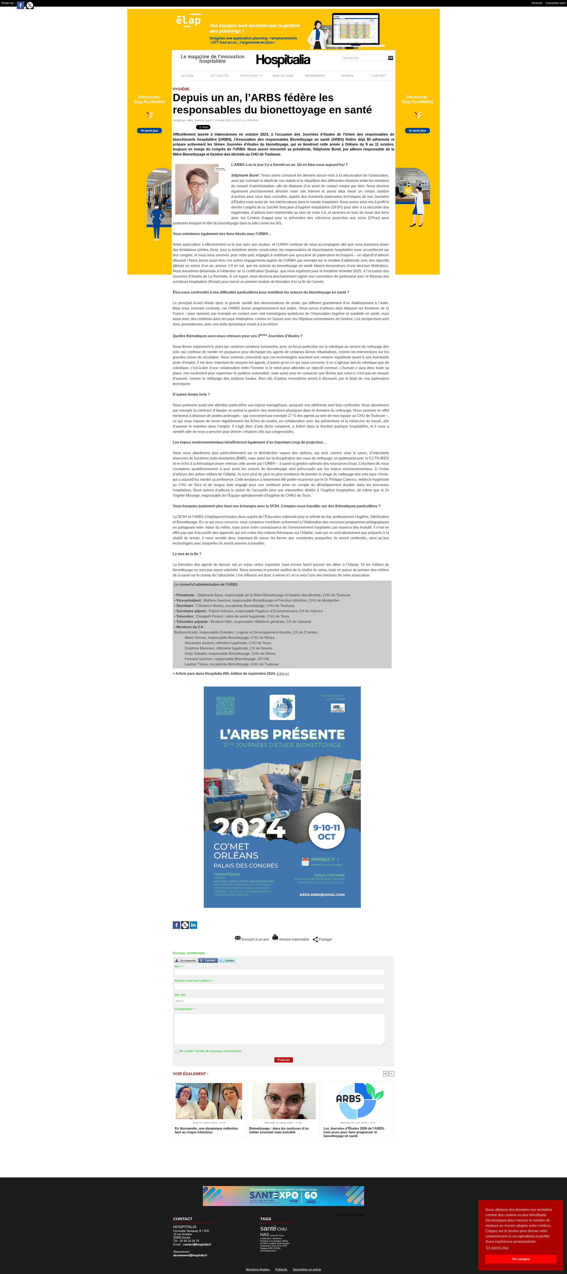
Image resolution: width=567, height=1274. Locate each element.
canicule (274, 1235)
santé (268, 1228)
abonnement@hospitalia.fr (190, 1255)
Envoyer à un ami (255, 939)
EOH (279, 1243)
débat (285, 1241)
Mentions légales (258, 1269)
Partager (325, 939)
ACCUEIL (187, 76)
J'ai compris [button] (521, 1259)
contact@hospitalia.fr (197, 1245)
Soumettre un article (307, 1269)
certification (266, 1238)
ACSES (264, 1243)
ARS (270, 1248)
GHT (284, 1246)
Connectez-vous (555, 3)
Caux (281, 1235)
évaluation (265, 1246)
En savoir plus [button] (497, 1247)
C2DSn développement (270, 1249)
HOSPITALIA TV (251, 76)
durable (272, 1243)
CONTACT (379, 76)
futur (274, 1246)
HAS (264, 1234)
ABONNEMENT (315, 76)
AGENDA (347, 76)
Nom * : (179, 967)
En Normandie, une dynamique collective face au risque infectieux (206, 1130)
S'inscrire (537, 3)
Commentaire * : (185, 1009)
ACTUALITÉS (219, 76)
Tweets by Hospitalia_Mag (350, 1214)
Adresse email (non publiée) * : (194, 981)
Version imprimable (293, 939)
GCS (279, 1246)
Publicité (281, 1269)
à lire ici (283, 673)
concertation (275, 1241)
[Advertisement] (283, 1155)
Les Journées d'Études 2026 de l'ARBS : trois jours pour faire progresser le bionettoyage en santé (355, 1132)
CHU (282, 1229)
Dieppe (264, 1248)
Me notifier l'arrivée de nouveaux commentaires (210, 1051)
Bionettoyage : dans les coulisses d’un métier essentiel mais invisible (279, 1130)
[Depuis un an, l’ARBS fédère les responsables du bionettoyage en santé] (200, 163)
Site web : (180, 995)
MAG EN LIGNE (283, 76)
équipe (286, 1243)
